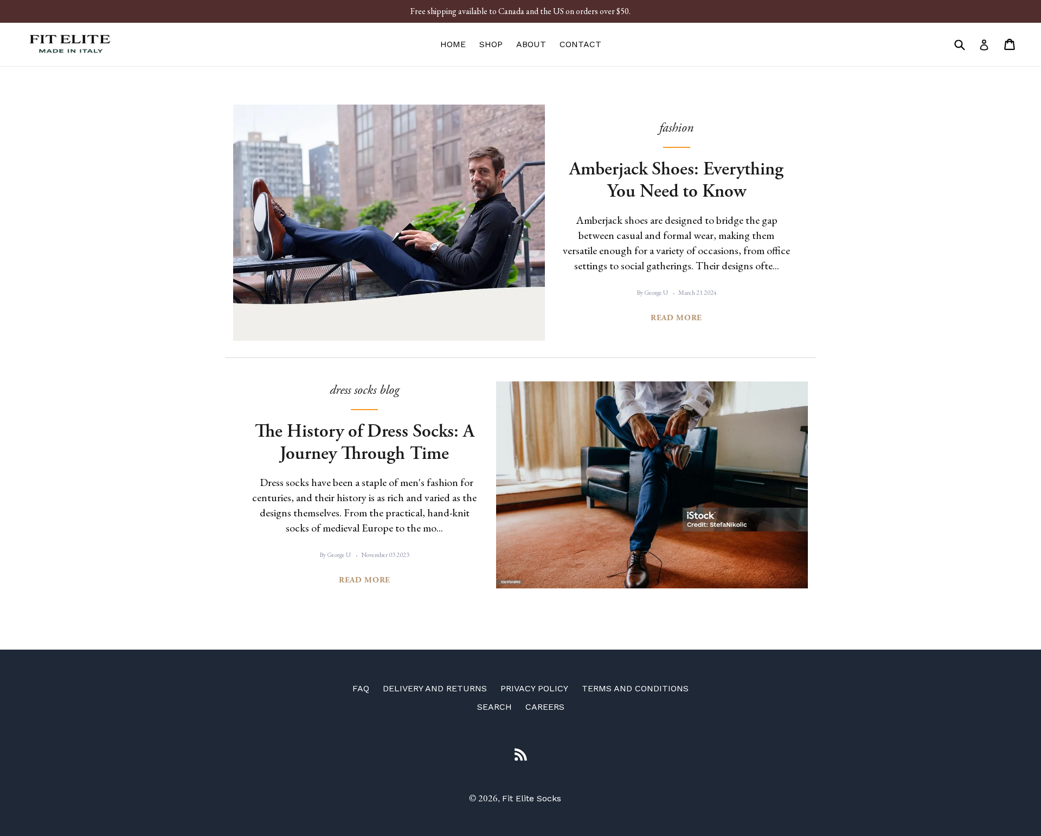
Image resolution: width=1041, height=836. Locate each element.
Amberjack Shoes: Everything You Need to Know (676, 180)
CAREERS (544, 707)
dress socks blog (364, 390)
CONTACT (580, 44)
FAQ (360, 688)
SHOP (491, 44)
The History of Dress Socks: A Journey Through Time (364, 442)
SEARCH (494, 707)
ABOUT (531, 44)
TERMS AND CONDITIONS (635, 688)
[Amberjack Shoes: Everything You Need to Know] (389, 223)
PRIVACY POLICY (534, 688)
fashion (676, 128)
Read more (676, 318)
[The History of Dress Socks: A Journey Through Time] (652, 485)
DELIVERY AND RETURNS (435, 688)
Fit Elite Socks (531, 798)
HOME (453, 44)
